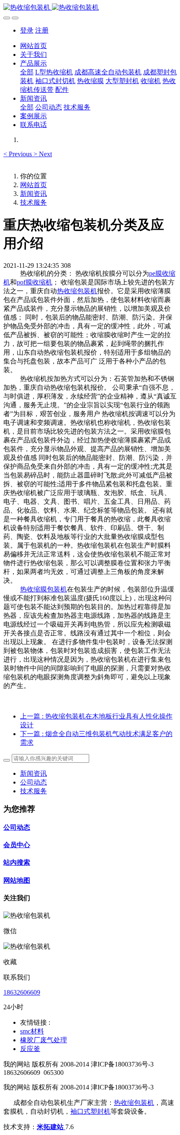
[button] (18, 153)
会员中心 (16, 844)
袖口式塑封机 (90, 1111)
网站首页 (33, 45)
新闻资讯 (33, 193)
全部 (26, 72)
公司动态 (33, 782)
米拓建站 (51, 1126)
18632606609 (21, 992)
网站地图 (16, 880)
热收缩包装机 (77, 291)
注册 (42, 30)
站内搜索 (16, 862)
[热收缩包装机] (90, 7)
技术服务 (33, 202)
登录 (26, 30)
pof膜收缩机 (34, 282)
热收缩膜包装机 (43, 589)
